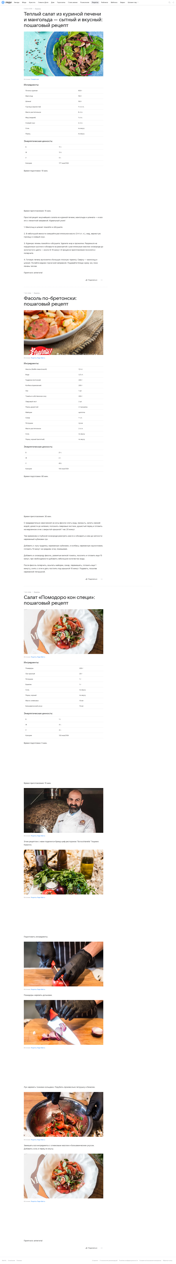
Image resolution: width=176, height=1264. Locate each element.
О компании (11, 1262)
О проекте (95, 1262)
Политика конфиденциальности (128, 1262)
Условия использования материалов (150, 1262)
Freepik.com (35, 79)
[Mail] (3, 2)
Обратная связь (167, 1262)
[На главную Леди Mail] (8, 2)
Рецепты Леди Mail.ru (38, 358)
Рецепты (38, 8)
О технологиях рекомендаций (108, 1262)
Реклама (19, 1262)
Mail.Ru (4, 1262)
